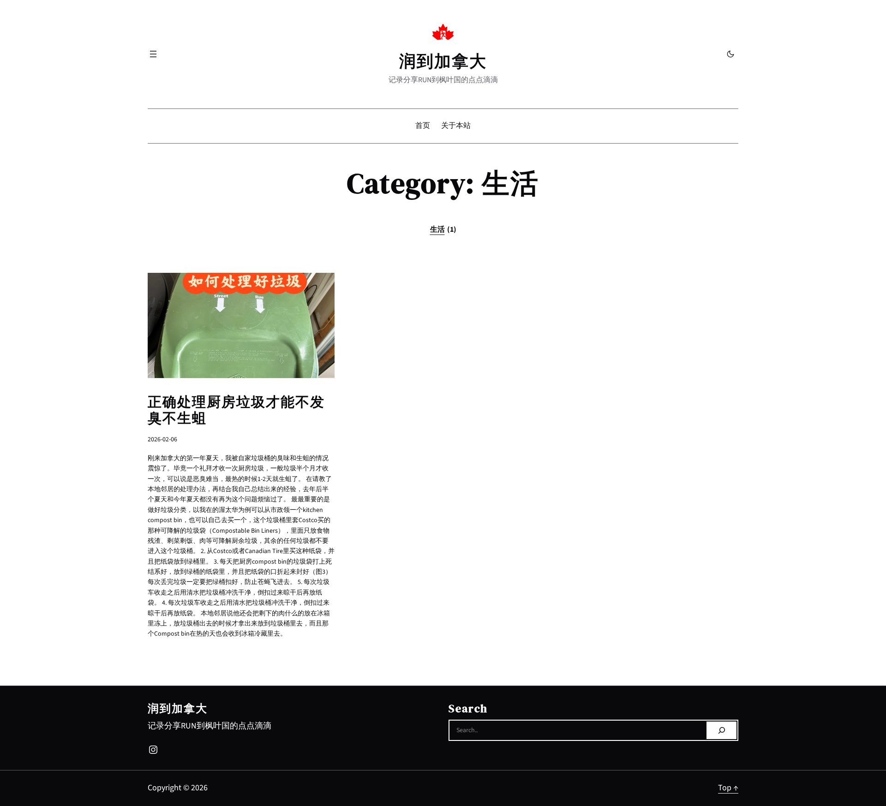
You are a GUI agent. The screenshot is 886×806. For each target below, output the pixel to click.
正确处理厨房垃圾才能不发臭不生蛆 (236, 410)
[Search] (721, 730)
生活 (443, 229)
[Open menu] (153, 54)
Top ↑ (728, 788)
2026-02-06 (162, 439)
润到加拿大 (443, 61)
